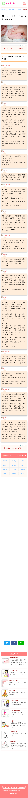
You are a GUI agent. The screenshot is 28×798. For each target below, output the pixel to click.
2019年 (5, 461)
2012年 (14, 469)
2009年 (14, 473)
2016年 (5, 465)
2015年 (14, 465)
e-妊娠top (4, 10)
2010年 (5, 473)
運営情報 (6, 787)
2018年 (14, 461)
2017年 (23, 461)
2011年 (23, 469)
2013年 (5, 469)
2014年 (23, 465)
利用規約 (14, 787)
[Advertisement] (14, 494)
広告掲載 (22, 787)
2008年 (23, 473)
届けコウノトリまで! (15, 10)
